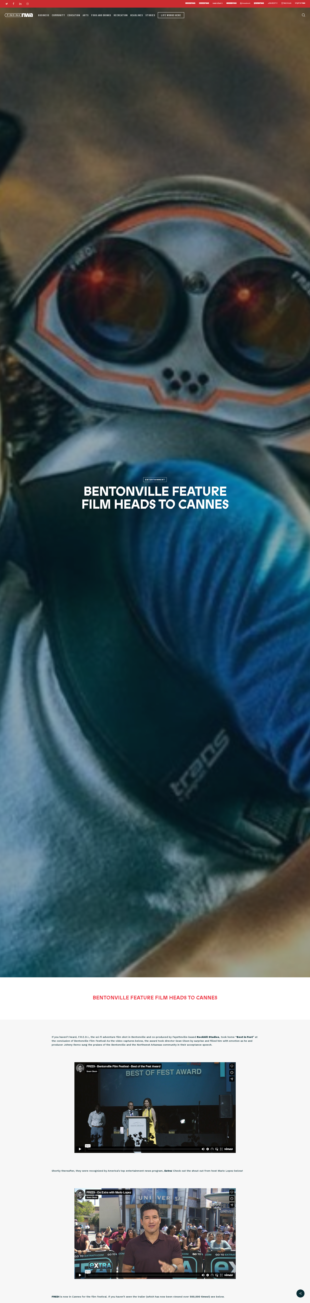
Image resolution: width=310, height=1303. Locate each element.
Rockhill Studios (208, 1036)
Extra (168, 1170)
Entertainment (155, 479)
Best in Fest (245, 1036)
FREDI (55, 1296)
